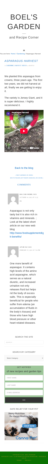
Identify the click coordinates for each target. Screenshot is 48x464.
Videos (24, 65)
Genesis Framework (31, 456)
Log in (24, 458)
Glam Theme (18, 456)
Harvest (18, 65)
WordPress (42, 456)
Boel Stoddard (30, 454)
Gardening (10, 65)
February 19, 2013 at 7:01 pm (30, 250)
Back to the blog (24, 168)
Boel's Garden (24, 22)
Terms (19, 460)
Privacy (28, 460)
